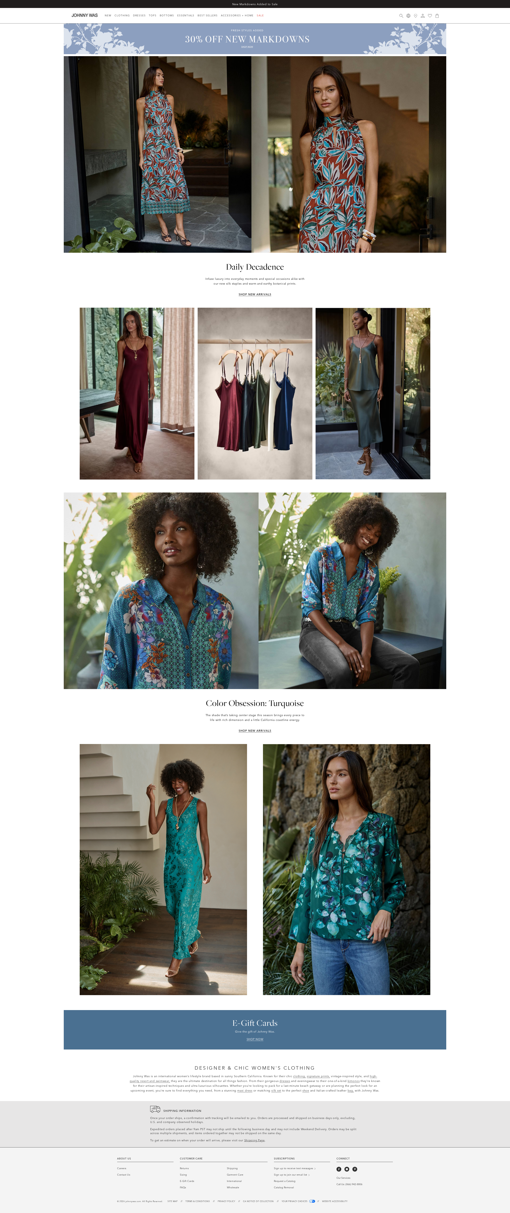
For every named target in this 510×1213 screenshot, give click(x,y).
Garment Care (235, 1174)
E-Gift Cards (187, 1181)
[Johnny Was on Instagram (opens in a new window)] (346, 1169)
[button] (423, 16)
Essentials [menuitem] (185, 15)
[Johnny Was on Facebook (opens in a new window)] (338, 1169)
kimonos (354, 1081)
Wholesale (233, 1187)
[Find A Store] (416, 16)
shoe (305, 1090)
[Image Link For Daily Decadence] (255, 154)
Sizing (183, 1174)
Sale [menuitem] (260, 15)
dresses (285, 1081)
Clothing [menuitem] (122, 15)
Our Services (343, 1178)
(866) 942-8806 (353, 1184)
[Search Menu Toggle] (401, 16)
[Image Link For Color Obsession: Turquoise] (255, 590)
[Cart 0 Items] (437, 16)
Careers (121, 1168)
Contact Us (123, 1174)
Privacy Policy (226, 1201)
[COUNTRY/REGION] (408, 16)
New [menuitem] (108, 15)
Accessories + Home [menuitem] (237, 15)
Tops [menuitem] (152, 15)
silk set (276, 1090)
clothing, (299, 1076)
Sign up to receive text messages (294, 1168)
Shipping (232, 1168)
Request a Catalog (255, 4)
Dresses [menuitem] (139, 15)
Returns (184, 1168)
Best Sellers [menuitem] (208, 15)
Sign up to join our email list (291, 1174)
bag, (351, 1090)
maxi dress (244, 1090)
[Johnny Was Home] (85, 15)
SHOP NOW (255, 1039)
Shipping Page (254, 1140)
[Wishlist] (430, 16)
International (234, 1181)
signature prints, (318, 1076)
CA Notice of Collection (258, 1201)
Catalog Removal (284, 1187)
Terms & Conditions (197, 1201)
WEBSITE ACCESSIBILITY (335, 1201)
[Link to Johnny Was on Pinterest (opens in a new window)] (354, 1169)
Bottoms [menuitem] (167, 15)
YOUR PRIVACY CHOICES (295, 1201)
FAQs (183, 1187)
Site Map (173, 1201)
